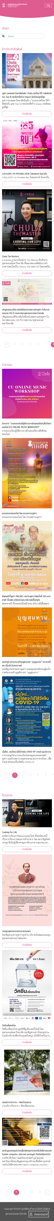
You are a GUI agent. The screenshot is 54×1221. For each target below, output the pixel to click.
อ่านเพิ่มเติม (27, 114)
